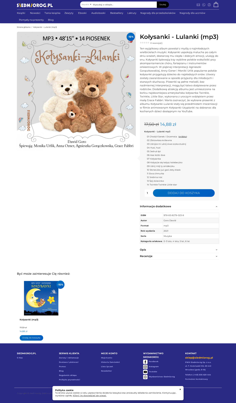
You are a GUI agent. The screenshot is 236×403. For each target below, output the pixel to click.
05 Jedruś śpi (154, 151)
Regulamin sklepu (68, 375)
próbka (182, 136)
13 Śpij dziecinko (155, 181)
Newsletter (106, 371)
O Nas (20, 358)
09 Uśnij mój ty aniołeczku (161, 166)
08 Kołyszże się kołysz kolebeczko (164, 162)
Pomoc (62, 366)
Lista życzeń (107, 366)
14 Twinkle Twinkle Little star (162, 184)
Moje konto (106, 358)
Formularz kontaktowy (196, 379)
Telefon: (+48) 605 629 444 (198, 375)
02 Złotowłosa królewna (159, 140)
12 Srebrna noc (154, 177)
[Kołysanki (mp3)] (41, 297)
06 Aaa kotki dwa (156, 155)
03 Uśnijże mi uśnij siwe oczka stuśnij (166, 144)
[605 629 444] (204, 5)
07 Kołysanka (154, 158)
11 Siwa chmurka (155, 173)
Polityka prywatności (69, 380)
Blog (61, 371)
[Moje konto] (209, 5)
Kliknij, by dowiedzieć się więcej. (90, 395)
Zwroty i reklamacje (69, 358)
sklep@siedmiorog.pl (199, 357)
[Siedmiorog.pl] (35, 5)
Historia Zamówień (110, 362)
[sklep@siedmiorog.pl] (198, 5)
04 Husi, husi (153, 147)
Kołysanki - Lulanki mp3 (157, 131)
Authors (51, 393)
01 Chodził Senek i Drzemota (162, 136)
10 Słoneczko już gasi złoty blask (164, 170)
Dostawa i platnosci (69, 362)
